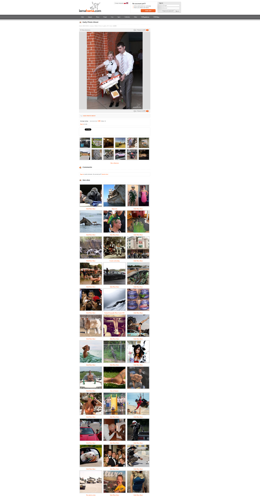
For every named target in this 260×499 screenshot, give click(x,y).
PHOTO (89, 115)
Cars (112, 17)
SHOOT (93, 115)
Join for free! (105, 174)
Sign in (81, 124)
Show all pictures (86, 30)
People (105, 17)
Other (135, 17)
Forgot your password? (168, 10)
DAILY (85, 115)
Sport (119, 17)
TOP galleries (145, 17)
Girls (82, 17)
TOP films (156, 17)
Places (97, 17)
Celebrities (127, 17)
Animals (90, 17)
